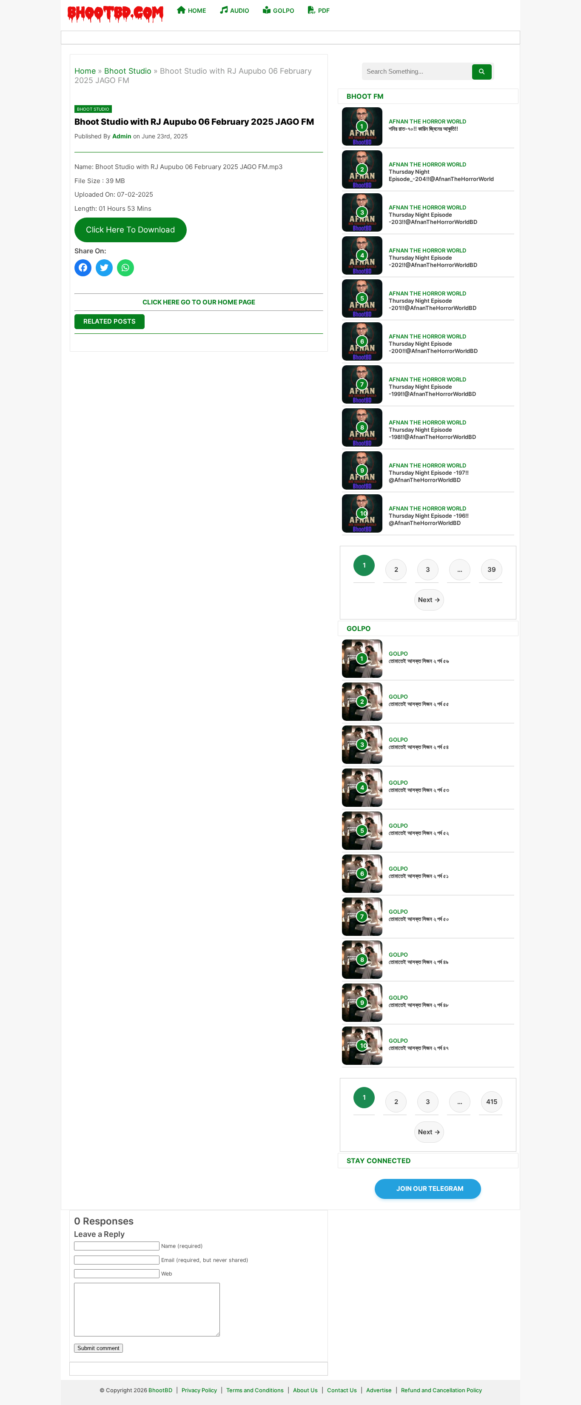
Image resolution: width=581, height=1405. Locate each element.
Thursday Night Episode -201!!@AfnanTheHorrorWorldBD (432, 304)
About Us (305, 1390)
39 (491, 569)
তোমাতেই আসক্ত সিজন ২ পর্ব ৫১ (419, 875)
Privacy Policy (199, 1390)
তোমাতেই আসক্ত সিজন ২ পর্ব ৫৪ (419, 746)
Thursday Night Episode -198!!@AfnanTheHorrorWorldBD (432, 433)
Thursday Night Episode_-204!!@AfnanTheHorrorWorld (441, 175)
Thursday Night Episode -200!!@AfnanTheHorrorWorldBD (433, 347)
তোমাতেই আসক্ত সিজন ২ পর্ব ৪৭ (419, 1047)
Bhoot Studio (127, 70)
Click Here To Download (130, 230)
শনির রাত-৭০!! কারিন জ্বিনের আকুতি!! (423, 128)
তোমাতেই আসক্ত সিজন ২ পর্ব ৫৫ (419, 703)
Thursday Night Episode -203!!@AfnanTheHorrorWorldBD (433, 218)
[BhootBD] (115, 15)
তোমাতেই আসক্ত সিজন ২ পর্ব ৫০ (419, 918)
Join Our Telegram (430, 1188)
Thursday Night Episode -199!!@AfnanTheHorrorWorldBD (432, 390)
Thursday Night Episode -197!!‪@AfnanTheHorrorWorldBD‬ (429, 476)
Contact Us (342, 1390)
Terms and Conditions (255, 1390)
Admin (121, 136)
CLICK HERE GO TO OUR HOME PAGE (198, 302)
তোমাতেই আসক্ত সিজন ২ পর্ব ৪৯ (418, 961)
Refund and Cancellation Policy (441, 1390)
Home (85, 70)
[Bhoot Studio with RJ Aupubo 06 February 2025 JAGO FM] (82, 267)
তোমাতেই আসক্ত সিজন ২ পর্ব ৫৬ (419, 660)
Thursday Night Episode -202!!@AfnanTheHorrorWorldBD (433, 261)
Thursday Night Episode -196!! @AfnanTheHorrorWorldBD (429, 519)
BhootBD (160, 1390)
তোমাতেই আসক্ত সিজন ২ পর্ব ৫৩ (419, 789)
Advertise (379, 1390)
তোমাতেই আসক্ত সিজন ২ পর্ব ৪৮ (419, 1004)
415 (491, 1102)
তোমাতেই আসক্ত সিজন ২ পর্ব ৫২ (419, 832)
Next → (429, 600)
